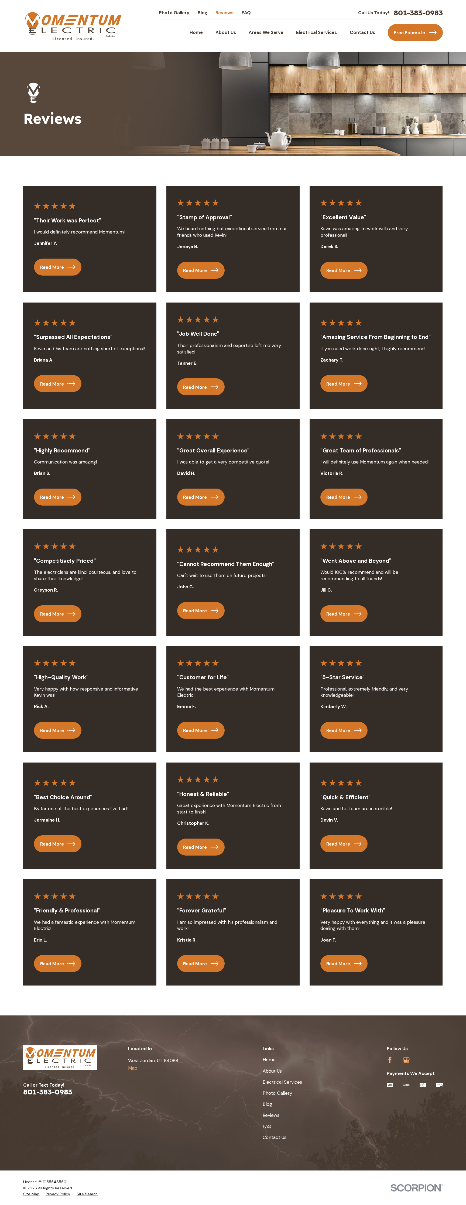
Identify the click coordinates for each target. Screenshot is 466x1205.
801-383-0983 (418, 12)
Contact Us (274, 1137)
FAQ (246, 13)
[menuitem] (31, 1194)
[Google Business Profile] (406, 1060)
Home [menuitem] (196, 32)
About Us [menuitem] (225, 32)
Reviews (224, 13)
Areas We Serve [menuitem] (266, 32)
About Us (272, 1071)
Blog (202, 13)
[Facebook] (390, 1060)
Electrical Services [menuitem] (316, 32)
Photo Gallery (174, 13)
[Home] (73, 26)
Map (132, 1068)
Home (269, 1060)
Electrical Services (282, 1082)
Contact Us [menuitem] (362, 32)
